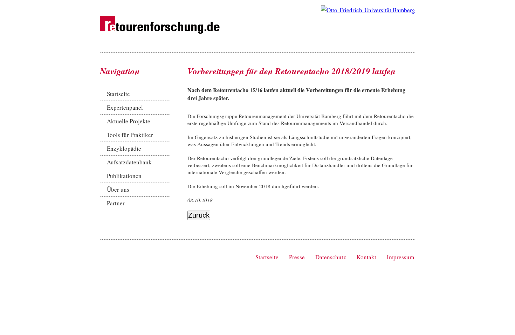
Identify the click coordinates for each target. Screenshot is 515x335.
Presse (297, 257)
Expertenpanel (125, 107)
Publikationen (124, 176)
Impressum (400, 257)
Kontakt (366, 257)
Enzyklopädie (124, 148)
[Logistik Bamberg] (368, 10)
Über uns (118, 189)
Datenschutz (330, 257)
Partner (116, 203)
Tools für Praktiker (130, 135)
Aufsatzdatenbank (129, 162)
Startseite (118, 94)
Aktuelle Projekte (128, 121)
